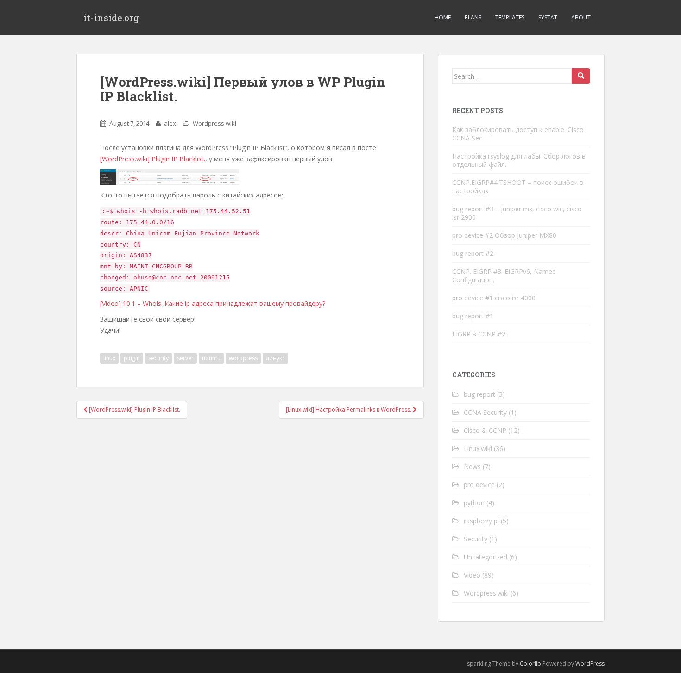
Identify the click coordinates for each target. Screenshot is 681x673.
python (474, 502)
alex (170, 123)
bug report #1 (472, 315)
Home (443, 17)
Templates (509, 17)
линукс (275, 358)
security (158, 358)
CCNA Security (485, 412)
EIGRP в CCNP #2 (478, 334)
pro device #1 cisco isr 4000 (494, 297)
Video (472, 575)
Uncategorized (485, 556)
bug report (479, 394)
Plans (473, 17)
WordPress (590, 663)
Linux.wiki (478, 448)
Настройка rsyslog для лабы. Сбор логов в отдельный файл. (519, 160)
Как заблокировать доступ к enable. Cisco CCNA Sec (518, 133)
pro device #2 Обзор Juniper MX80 (504, 235)
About (581, 17)
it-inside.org (111, 18)
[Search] (581, 76)
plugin (132, 358)
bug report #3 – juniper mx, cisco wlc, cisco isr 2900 (517, 213)
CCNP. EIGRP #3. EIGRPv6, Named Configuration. (504, 275)
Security (475, 538)
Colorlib (530, 663)
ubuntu (211, 358)
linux (109, 358)
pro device (479, 484)
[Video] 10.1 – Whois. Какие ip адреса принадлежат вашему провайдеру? (212, 303)
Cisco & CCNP (485, 430)
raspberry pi (481, 520)
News (472, 466)
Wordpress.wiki (214, 123)
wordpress (243, 358)
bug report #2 (472, 253)
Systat (547, 17)
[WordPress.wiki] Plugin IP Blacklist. (152, 158)
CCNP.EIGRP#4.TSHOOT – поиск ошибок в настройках (517, 186)
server (185, 358)
